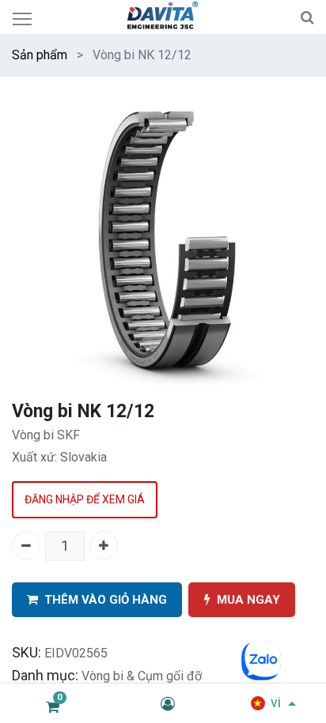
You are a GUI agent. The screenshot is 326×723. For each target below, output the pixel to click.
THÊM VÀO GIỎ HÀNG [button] (105, 600)
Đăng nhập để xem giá (85, 499)
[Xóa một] (26, 545)
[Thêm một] (103, 545)
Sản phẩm (39, 54)
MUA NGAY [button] (248, 600)
